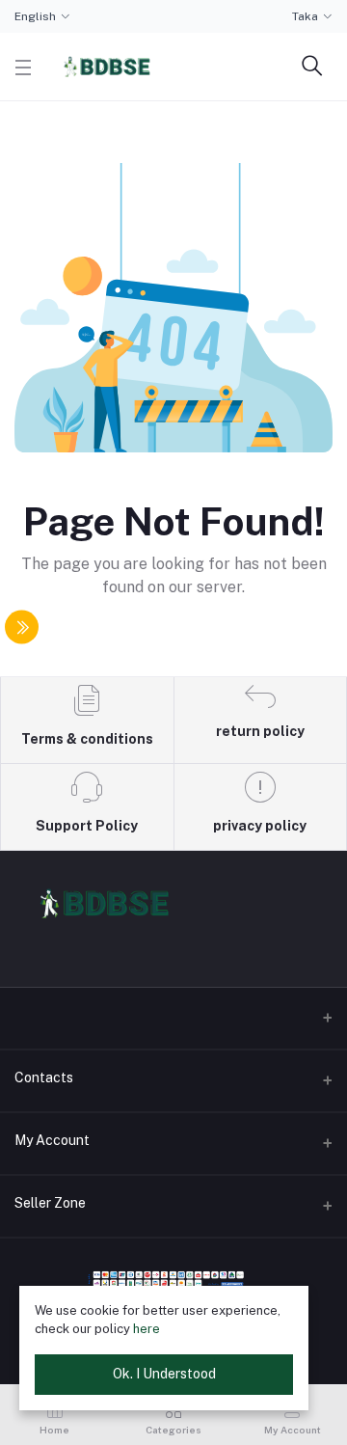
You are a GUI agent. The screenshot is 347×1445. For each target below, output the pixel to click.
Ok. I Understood (164, 1373)
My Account (52, 1140)
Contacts (43, 1077)
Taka (305, 16)
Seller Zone (50, 1203)
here (146, 1329)
